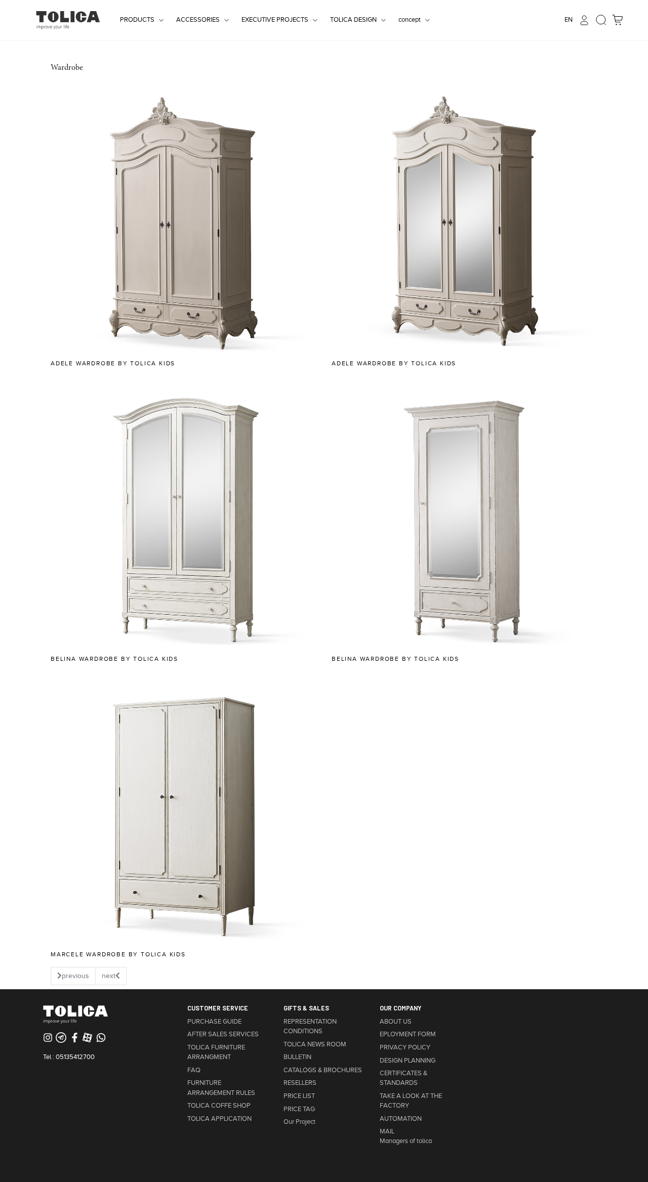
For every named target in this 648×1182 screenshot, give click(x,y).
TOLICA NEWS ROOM (315, 1044)
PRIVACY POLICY (405, 1047)
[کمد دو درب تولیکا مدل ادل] (464, 220)
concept (409, 19)
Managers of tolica (406, 1141)
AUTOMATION (401, 1118)
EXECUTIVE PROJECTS (274, 19)
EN (568, 19)
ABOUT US (396, 1021)
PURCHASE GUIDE (214, 1021)
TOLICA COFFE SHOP (219, 1105)
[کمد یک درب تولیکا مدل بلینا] (464, 516)
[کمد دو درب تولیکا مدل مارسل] (183, 811)
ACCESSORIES (198, 19)
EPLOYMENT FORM (408, 1034)
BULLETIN (297, 1057)
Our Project (299, 1121)
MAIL (387, 1131)
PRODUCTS (137, 19)
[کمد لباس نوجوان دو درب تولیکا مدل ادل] (183, 220)
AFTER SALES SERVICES (223, 1034)
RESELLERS (300, 1082)
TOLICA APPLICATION (219, 1118)
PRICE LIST (299, 1096)
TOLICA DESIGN (353, 19)
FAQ (193, 1070)
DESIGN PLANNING (407, 1060)
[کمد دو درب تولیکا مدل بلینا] (183, 516)
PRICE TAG (299, 1109)
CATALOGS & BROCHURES (323, 1070)
